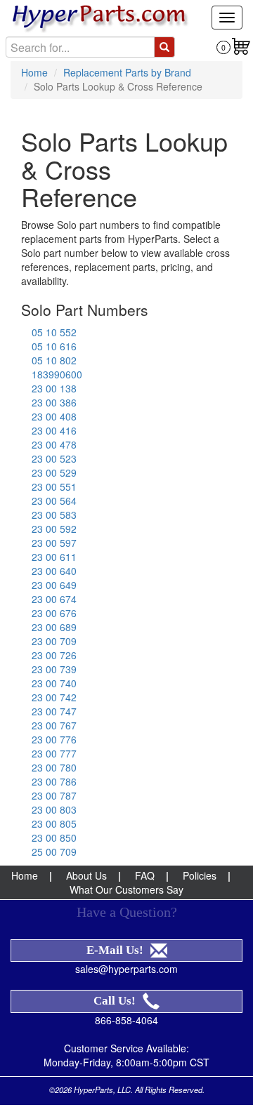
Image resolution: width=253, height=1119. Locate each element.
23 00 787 (54, 795)
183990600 (57, 374)
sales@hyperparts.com (126, 969)
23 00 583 (54, 515)
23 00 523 (54, 458)
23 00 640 (54, 571)
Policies (199, 875)
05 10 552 (54, 332)
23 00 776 (54, 739)
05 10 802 (54, 360)
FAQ (145, 875)
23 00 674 (54, 599)
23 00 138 (54, 388)
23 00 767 (54, 725)
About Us (86, 875)
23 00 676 (54, 613)
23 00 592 (54, 529)
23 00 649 (54, 585)
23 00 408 (54, 416)
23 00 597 (54, 543)
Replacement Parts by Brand (127, 72)
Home (34, 72)
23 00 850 (54, 837)
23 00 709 (54, 641)
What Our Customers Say (126, 889)
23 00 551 (54, 486)
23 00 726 (54, 655)
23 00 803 (54, 809)
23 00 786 (54, 781)
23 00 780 (54, 767)
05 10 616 (54, 346)
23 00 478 (54, 444)
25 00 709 (54, 852)
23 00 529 (54, 472)
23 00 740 (54, 683)
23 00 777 (54, 753)
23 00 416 (54, 430)
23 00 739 (54, 669)
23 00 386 (54, 402)
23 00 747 (54, 711)
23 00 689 (54, 627)
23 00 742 (54, 697)
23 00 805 (54, 823)
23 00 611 (54, 557)
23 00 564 (54, 501)
